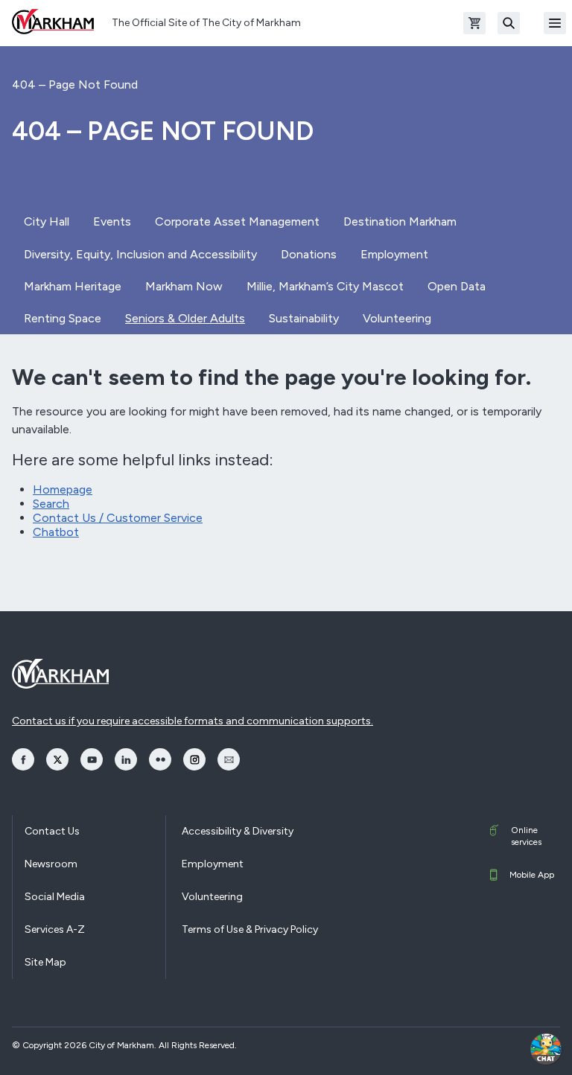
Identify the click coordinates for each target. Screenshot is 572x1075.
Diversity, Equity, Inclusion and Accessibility (140, 254)
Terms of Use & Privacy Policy (250, 929)
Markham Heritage (72, 286)
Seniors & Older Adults (185, 318)
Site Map (45, 962)
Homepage (62, 489)
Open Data (457, 286)
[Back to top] (506, 1049)
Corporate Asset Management (237, 221)
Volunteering (397, 318)
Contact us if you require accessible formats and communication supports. (192, 721)
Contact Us (52, 831)
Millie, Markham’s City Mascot (325, 286)
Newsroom (51, 864)
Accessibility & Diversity (237, 831)
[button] (546, 1049)
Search (51, 504)
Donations (309, 254)
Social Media (55, 896)
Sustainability (304, 318)
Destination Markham (400, 221)
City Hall (46, 221)
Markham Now (184, 286)
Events (112, 221)
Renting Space (62, 318)
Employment (394, 254)
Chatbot (56, 532)
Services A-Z (55, 929)
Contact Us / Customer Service (118, 518)
